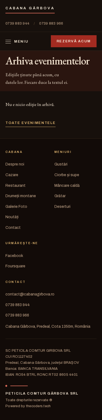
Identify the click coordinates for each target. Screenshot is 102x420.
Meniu (21, 41)
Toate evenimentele (30, 123)
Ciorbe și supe (66, 175)
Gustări (60, 164)
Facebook (14, 256)
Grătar (60, 196)
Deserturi (62, 207)
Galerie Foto (16, 207)
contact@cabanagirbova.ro (29, 294)
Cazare (11, 175)
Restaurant (15, 186)
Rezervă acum (74, 41)
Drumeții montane (20, 196)
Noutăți (11, 217)
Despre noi (14, 164)
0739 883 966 (51, 23)
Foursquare (15, 266)
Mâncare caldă (67, 186)
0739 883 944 (17, 23)
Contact (13, 228)
